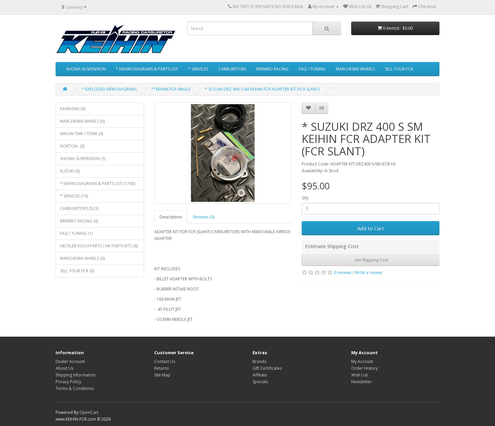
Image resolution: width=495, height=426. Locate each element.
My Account (362, 361)
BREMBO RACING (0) (79, 221)
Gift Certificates (267, 368)
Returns (161, 368)
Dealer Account (70, 361)
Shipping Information (76, 375)
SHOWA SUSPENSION (86, 69)
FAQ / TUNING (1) (76, 233)
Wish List (359, 375)
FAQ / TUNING (312, 69)
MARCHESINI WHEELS (355, 69)
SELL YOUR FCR (399, 69)
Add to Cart (370, 228)
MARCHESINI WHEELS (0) (82, 121)
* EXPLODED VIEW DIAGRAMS (109, 89)
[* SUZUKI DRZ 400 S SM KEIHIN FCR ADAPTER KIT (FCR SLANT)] (223, 153)
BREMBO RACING (272, 69)
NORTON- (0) (72, 146)
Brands (259, 361)
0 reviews (343, 272)
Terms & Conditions (75, 388)
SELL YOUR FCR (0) (77, 271)
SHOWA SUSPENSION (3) (82, 158)
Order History (364, 368)
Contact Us (164, 361)
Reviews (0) (203, 217)
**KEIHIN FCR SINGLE (171, 89)
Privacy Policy (68, 382)
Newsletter (361, 382)
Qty (305, 198)
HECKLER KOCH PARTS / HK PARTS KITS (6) (99, 246)
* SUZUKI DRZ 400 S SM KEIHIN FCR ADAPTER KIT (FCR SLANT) (262, 89)
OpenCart (88, 412)
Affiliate (260, 375)
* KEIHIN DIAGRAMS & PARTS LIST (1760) (97, 183)
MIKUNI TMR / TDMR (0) (81, 133)
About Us (64, 368)
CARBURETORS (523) (79, 208)
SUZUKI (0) (70, 171)
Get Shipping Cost (370, 260)
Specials (260, 382)
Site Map (162, 375)
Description (171, 217)
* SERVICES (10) (74, 196)
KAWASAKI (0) (72, 109)
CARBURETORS (232, 69)
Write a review (368, 272)
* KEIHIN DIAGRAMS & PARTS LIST (147, 69)
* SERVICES (198, 69)
